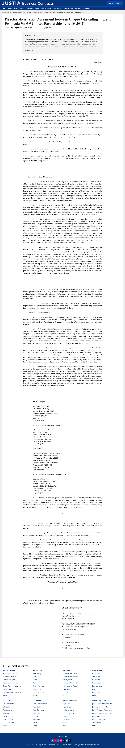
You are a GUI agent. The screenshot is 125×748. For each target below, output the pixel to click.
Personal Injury (38, 692)
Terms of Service (66, 745)
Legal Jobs (66, 704)
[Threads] (64, 740)
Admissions (96, 677)
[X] (69, 740)
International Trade (69, 686)
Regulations (7, 710)
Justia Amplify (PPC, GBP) (101, 716)
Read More (29, 50)
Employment (67, 680)
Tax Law (65, 692)
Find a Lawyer (7, 8)
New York (36, 719)
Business (66, 670)
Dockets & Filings (9, 722)
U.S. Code (6, 707)
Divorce (35, 680)
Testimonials (97, 722)
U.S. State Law (39, 701)
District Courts (8, 719)
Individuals (37, 670)
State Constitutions (40, 704)
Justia (4, 12)
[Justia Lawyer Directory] (72, 740)
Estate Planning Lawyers (12, 686)
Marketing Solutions (82, 8)
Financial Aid (96, 680)
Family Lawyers (8, 689)
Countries (66, 722)
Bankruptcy (37, 673)
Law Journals (97, 686)
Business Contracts (19, 12)
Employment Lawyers (11, 683)
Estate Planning (38, 686)
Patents (65, 716)
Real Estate (66, 689)
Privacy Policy (79, 745)
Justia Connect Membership (102, 704)
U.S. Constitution (9, 704)
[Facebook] (58, 740)
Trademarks (66, 719)
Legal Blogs (66, 707)
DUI (34, 683)
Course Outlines (98, 683)
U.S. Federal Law (10, 701)
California (36, 713)
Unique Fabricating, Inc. (34, 12)
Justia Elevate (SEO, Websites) (103, 713)
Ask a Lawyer (19, 8)
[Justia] (11, 3)
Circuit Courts (8, 716)
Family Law (37, 689)
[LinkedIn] (52, 740)
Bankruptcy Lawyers (10, 673)
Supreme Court (8, 713)
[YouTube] (55, 740)
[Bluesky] (67, 740)
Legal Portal (42, 745)
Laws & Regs (57, 8)
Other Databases (69, 701)
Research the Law (32, 8)
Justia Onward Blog (99, 719)
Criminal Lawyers (9, 680)
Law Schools (46, 8)
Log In (110, 3)
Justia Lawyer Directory (100, 707)
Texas (35, 722)
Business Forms (68, 710)
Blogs (94, 689)
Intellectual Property (70, 683)
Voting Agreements (47, 27)
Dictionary (96, 673)
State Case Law (38, 710)
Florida (35, 716)
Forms (9, 12)
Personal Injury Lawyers (12, 692)
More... (5, 695)
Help (57, 745)
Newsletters (68, 8)
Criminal (36, 677)
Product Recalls (68, 713)
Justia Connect (31, 745)
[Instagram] (61, 740)
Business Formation (69, 673)
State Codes (37, 707)
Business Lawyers (9, 677)
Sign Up (118, 3)
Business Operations (30, 27)
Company (51, 745)
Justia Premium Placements (102, 710)
